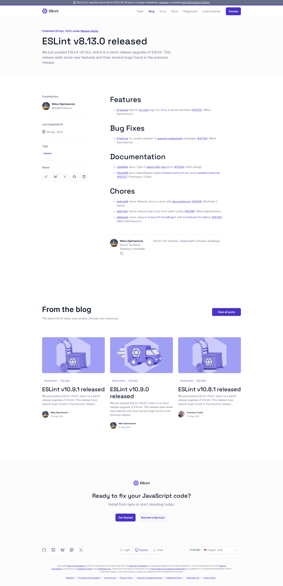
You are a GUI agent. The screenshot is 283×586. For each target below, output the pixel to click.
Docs (163, 11)
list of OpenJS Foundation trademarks (168, 568)
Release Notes (89, 31)
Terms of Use (110, 578)
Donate (233, 11)
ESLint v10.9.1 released (73, 389)
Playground (190, 11)
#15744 (196, 201)
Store (174, 11)
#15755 (196, 110)
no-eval (144, 110)
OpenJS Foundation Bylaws (149, 578)
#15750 (216, 217)
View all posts (226, 312)
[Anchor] (145, 99)
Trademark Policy (84, 568)
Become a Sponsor (153, 517)
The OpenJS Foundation (89, 578)
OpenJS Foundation (75, 566)
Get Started (125, 517)
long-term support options (195, 2)
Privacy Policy (126, 578)
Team (140, 11)
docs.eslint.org (181, 201)
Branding (70, 578)
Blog (151, 11)
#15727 (122, 176)
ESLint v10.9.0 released (129, 393)
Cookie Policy (209, 578)
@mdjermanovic (62, 108)
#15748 (189, 211)
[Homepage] (50, 11)
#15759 (202, 138)
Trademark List (104, 568)
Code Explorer (212, 11)
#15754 (179, 167)
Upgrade (163, 2)
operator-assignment (170, 138)
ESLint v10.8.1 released (209, 389)
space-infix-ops (156, 167)
